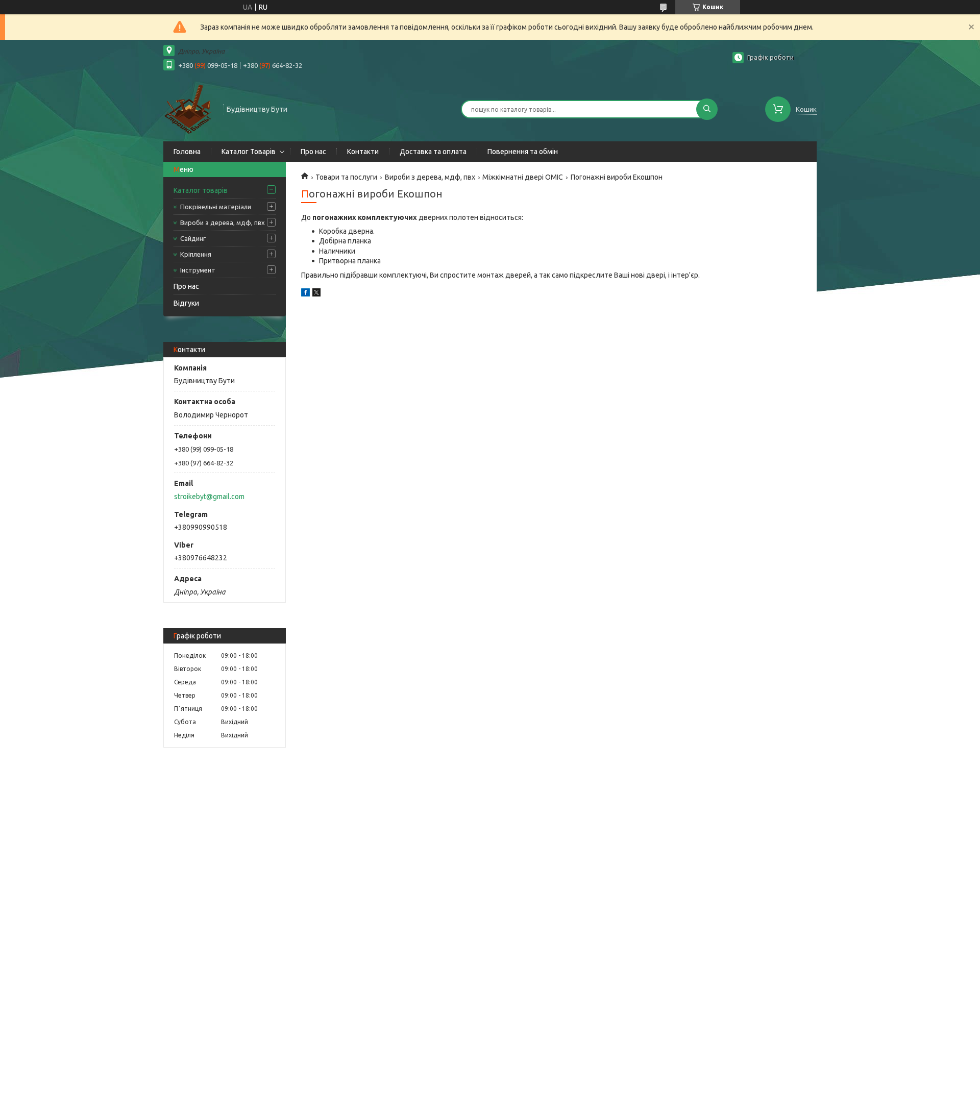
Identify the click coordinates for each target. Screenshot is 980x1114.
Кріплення (195, 254)
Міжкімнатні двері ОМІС (522, 177)
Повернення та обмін (522, 151)
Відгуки (186, 303)
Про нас (313, 151)
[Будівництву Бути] (188, 108)
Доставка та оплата (433, 151)
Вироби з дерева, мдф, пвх (222, 222)
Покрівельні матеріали (215, 206)
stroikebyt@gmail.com (209, 496)
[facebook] (305, 294)
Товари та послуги (346, 177)
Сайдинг (193, 238)
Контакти (363, 151)
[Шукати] (707, 109)
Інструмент (197, 270)
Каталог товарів (201, 190)
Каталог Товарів (249, 151)
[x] (316, 294)
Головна (187, 151)
